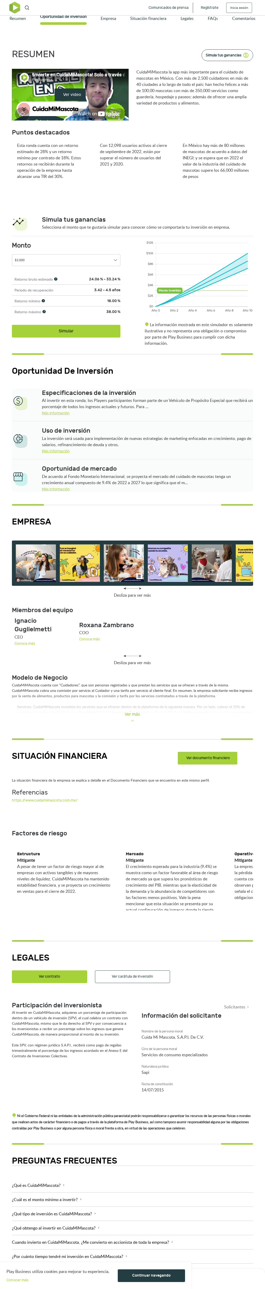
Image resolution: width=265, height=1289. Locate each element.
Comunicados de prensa (169, 7)
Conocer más (17, 1280)
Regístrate (209, 7)
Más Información (56, 451)
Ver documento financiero (208, 758)
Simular (66, 331)
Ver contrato (49, 976)
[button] (132, 1185)
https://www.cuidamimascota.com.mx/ (45, 530)
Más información (56, 413)
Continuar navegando (151, 1275)
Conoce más (24, 643)
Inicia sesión (239, 8)
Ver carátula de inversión (132, 976)
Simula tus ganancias (223, 55)
